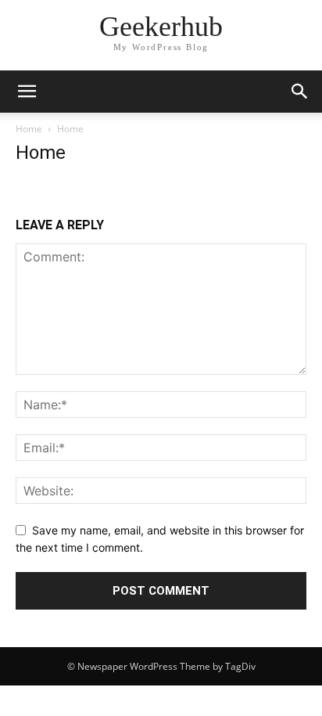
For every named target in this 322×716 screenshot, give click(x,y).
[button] (27, 91)
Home (29, 128)
